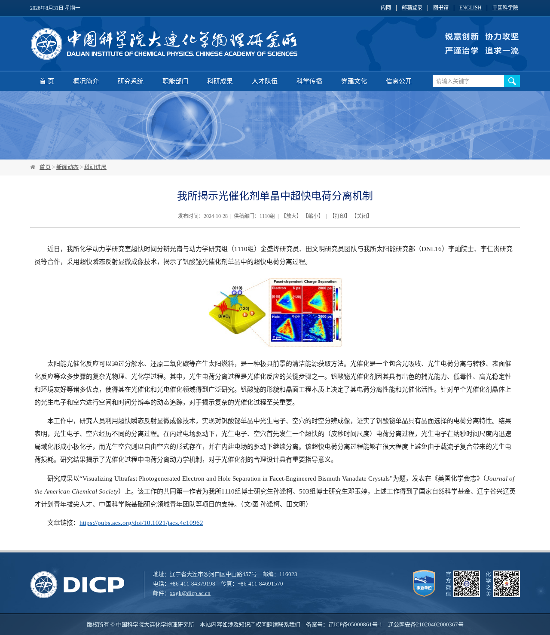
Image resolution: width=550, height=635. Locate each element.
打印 (340, 216)
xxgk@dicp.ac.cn (190, 593)
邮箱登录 (412, 8)
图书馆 (441, 8)
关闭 (362, 216)
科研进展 (95, 167)
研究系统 (131, 81)
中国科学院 (505, 8)
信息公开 (399, 81)
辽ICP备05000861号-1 (355, 624)
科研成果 (220, 81)
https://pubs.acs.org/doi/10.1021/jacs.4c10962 (141, 522)
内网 (386, 8)
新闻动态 (67, 167)
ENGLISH (470, 8)
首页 (45, 167)
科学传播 (309, 81)
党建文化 (354, 81)
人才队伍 (265, 81)
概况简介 (86, 81)
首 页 (47, 81)
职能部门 (175, 81)
